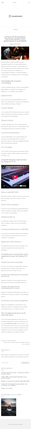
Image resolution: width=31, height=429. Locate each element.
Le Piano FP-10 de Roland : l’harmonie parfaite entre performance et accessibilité (14, 384)
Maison (15, 29)
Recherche (25, 362)
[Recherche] (29, 2)
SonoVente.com (23, 323)
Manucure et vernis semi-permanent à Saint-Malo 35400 (16, 343)
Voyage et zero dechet (9, 340)
